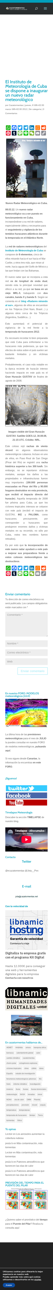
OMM (29, 1100)
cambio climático (13, 1058)
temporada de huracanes (16, 1115)
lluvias (25, 1089)
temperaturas (24, 1110)
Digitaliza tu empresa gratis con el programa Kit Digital (25, 955)
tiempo (32, 1115)
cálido (34, 1068)
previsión (25, 1105)
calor (38, 1053)
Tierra (40, 1115)
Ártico (19, 1120)
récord (34, 1105)
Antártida (19, 1047)
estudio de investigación (25, 1074)
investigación (35, 1084)
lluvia (18, 1089)
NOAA (8, 1100)
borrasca (10, 1053)
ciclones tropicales (13, 1068)
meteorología (11, 1094)
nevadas (31, 1094)
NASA (22, 1094)
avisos (28, 1047)
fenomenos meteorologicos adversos (21, 1079)
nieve (40, 1094)
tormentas (10, 1120)
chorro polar (11, 1063)
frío (40, 1079)
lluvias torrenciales (38, 1089)
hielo (8, 1084)
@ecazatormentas (14, 870)
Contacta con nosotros (19, 978)
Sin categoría (35, 109)
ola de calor (19, 1100)
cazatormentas (29, 1058)
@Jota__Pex (31, 870)
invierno (9, 1089)
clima (26, 1068)
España (9, 1074)
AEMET (9, 1047)
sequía (42, 1105)
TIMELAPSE (34, 817)
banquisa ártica (40, 1047)
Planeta (37, 1100)
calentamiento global (24, 1053)
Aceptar (9, 1285)
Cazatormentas (16, 105)
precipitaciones (12, 1105)
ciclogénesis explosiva (28, 1063)
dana (41, 1068)
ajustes (37, 1279)
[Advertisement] (26, 50)
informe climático (20, 1084)
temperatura (11, 1110)
